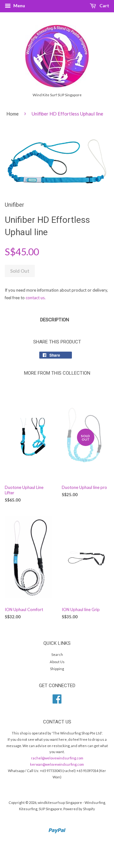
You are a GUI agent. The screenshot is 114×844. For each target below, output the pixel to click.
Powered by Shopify (79, 809)
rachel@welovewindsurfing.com (57, 758)
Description (54, 320)
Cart (103, 5)
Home (12, 113)
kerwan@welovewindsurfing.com (57, 764)
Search (57, 654)
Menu (18, 5)
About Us (57, 662)
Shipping (57, 669)
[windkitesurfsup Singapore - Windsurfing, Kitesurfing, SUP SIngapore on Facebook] (57, 701)
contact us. (36, 297)
